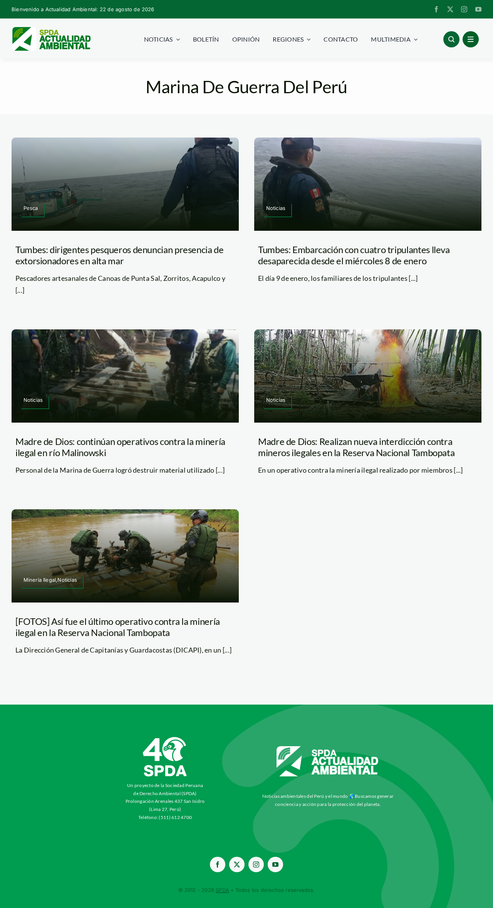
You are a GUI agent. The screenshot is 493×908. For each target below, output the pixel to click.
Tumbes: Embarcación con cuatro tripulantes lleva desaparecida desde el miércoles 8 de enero (354, 255)
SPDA (222, 890)
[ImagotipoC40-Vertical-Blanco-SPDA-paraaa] (165, 739)
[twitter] (450, 9)
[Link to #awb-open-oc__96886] (451, 39)
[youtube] (478, 9)
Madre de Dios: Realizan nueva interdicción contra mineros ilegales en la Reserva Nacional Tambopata (356, 447)
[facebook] (436, 9)
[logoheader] (51, 29)
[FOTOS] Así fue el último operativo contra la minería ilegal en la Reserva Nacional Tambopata (117, 627)
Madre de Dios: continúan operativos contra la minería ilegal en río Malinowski (120, 447)
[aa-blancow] (328, 749)
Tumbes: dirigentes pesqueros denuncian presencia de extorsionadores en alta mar (119, 255)
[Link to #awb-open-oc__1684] (471, 39)
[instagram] (464, 9)
